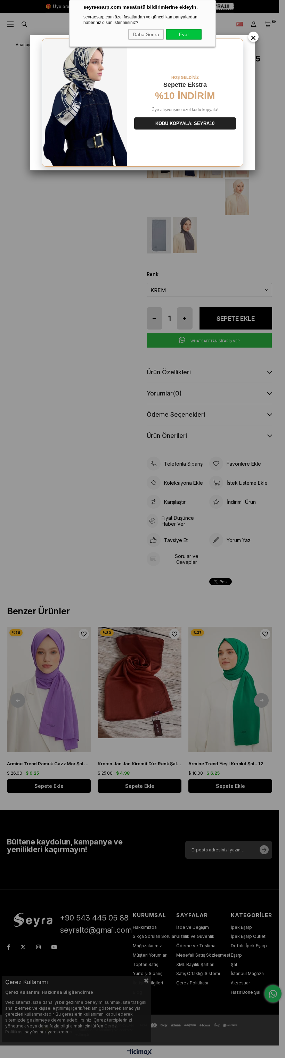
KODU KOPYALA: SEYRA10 (184, 123)
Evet (184, 34)
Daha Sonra (146, 34)
